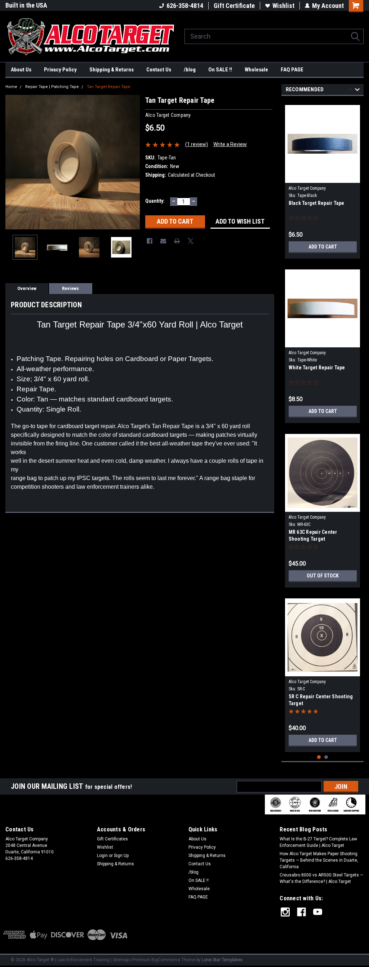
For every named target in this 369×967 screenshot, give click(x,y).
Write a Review (230, 144)
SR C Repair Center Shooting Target (321, 700)
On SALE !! (220, 69)
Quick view (322, 177)
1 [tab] (319, 757)
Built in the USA (26, 5)
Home (11, 86)
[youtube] (317, 912)
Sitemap (121, 959)
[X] (191, 241)
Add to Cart (322, 247)
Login (102, 855)
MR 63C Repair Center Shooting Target (313, 535)
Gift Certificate (234, 5)
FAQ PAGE (292, 69)
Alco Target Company (307, 188)
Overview (26, 288)
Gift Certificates (112, 838)
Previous (12, 162)
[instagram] (285, 912)
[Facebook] (149, 241)
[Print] (177, 241)
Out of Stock (323, 576)
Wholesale (256, 69)
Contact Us (158, 69)
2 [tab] (326, 757)
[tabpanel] (322, 179)
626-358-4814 (184, 5)
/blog (190, 69)
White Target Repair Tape (317, 367)
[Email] (163, 241)
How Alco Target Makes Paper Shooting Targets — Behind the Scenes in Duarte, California (319, 860)
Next (132, 162)
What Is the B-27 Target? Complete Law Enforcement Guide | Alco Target (318, 842)
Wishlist (283, 5)
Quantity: (155, 201)
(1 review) (196, 144)
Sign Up (121, 855)
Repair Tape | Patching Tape (52, 86)
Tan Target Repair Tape (108, 86)
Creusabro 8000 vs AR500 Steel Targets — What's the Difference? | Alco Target (321, 878)
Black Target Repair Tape (316, 203)
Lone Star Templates (222, 959)
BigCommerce (165, 959)
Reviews (70, 288)
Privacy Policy (60, 69)
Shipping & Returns (111, 69)
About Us (21, 69)
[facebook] (301, 912)
